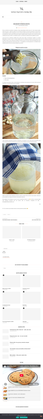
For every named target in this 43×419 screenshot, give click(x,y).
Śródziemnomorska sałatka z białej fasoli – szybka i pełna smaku (20, 329)
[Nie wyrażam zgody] (41, 416)
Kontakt (25, 1)
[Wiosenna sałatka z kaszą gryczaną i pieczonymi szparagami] (5, 344)
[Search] (40, 16)
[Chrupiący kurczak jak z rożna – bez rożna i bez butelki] (5, 337)
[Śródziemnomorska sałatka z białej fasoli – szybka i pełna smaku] (5, 331)
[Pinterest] (21, 3)
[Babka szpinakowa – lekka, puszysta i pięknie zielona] (5, 356)
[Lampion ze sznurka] (11, 232)
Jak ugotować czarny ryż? (26, 288)
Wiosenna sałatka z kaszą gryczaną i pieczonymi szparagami (19, 342)
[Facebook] (18, 3)
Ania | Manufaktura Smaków (23, 25)
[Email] (24, 3)
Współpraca (21, 1)
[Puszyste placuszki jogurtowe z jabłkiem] (11, 314)
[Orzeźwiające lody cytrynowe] (11, 298)
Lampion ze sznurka (11, 239)
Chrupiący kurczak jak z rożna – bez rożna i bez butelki (18, 336)
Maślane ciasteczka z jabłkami (6, 288)
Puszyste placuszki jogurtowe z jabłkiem (8, 321)
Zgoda (17, 417)
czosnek (4, 214)
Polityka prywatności (23, 417)
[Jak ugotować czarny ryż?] (32, 281)
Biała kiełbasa (25, 305)
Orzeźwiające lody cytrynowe (6, 305)
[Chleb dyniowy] (32, 314)
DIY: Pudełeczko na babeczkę (31, 239)
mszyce (9, 214)
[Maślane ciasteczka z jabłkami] (11, 281)
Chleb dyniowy (24, 321)
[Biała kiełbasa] (32, 298)
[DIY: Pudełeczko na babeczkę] (31, 232)
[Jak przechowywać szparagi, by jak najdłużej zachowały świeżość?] (5, 350)
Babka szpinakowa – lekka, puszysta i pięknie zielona (18, 355)
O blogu (17, 1)
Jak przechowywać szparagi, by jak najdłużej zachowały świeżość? (20, 348)
